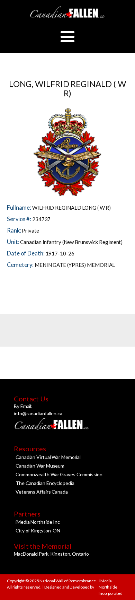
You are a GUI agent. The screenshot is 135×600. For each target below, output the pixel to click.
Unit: (13, 241)
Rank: (14, 230)
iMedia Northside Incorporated (111, 587)
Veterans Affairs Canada (42, 492)
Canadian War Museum (40, 466)
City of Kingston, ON (38, 530)
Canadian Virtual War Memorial (48, 457)
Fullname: (19, 207)
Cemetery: (21, 264)
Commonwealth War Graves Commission (59, 474)
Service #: (19, 219)
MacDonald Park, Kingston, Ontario (51, 554)
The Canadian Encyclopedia (45, 483)
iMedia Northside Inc (38, 522)
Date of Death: (26, 253)
